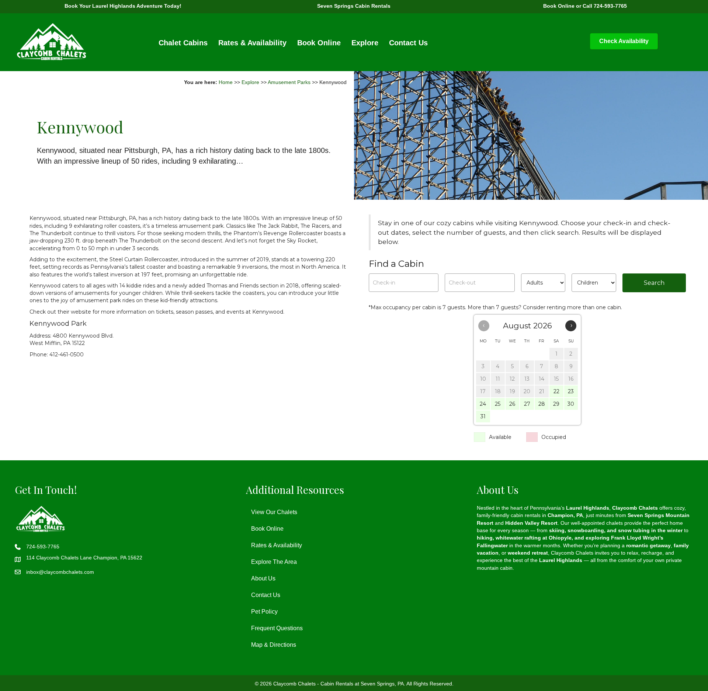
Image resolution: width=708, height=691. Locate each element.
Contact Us (408, 43)
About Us (263, 578)
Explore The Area (274, 562)
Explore (364, 43)
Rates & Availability (252, 43)
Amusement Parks (289, 82)
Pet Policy (264, 611)
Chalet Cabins (183, 43)
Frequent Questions (277, 628)
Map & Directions (273, 645)
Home (226, 82)
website (81, 311)
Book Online (319, 43)
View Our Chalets (274, 512)
